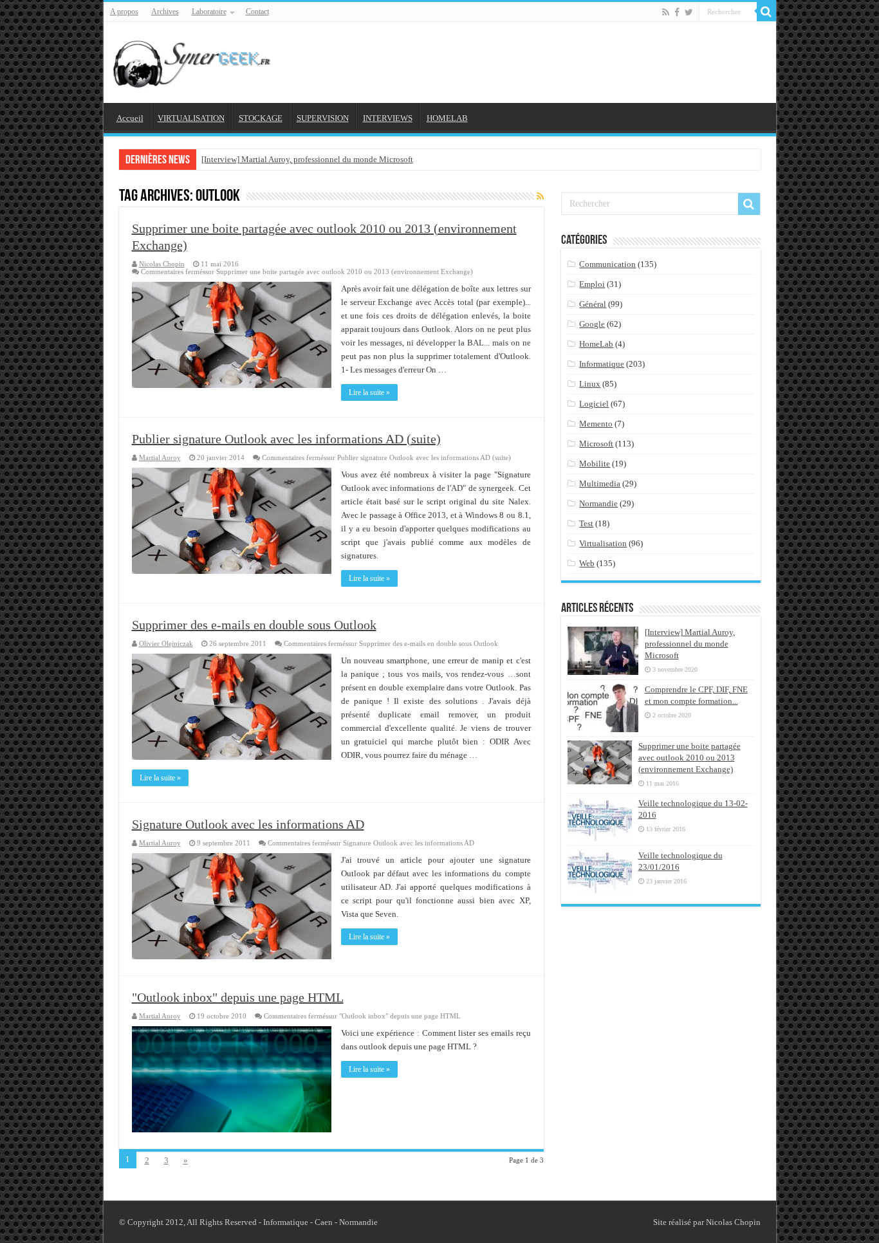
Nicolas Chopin (162, 264)
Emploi (592, 284)
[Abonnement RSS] (540, 197)
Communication (607, 264)
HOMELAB (447, 118)
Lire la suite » (369, 392)
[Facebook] (677, 12)
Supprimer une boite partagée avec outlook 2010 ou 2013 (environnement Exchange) (689, 757)
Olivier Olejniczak (166, 643)
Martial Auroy (160, 457)
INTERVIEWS (387, 118)
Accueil (129, 118)
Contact (257, 11)
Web (587, 563)
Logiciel (594, 404)
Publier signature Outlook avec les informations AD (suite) (286, 439)
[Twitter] (688, 12)
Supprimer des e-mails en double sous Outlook (254, 625)
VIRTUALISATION (191, 118)
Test (586, 523)
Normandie (598, 503)
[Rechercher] (766, 11)
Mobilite (594, 463)
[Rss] (666, 12)
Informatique (601, 364)
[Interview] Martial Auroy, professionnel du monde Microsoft (307, 159)
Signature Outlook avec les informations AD (248, 824)
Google (592, 324)
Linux (589, 384)
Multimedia (599, 483)
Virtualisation (603, 543)
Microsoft (596, 443)
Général (592, 304)
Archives (165, 11)
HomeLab (596, 344)
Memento (596, 423)
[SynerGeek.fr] (193, 59)
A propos (124, 11)
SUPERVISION (323, 118)
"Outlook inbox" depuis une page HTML (238, 997)
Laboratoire (209, 11)
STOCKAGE (260, 118)
